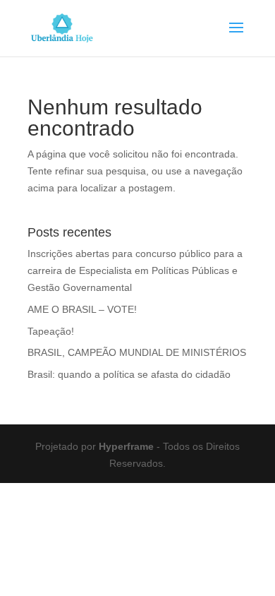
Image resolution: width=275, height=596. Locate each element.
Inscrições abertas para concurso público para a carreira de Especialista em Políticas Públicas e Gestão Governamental (135, 270)
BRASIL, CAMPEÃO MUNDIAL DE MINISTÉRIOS (137, 352)
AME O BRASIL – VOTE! (82, 309)
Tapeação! (51, 331)
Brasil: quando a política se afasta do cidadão (129, 374)
